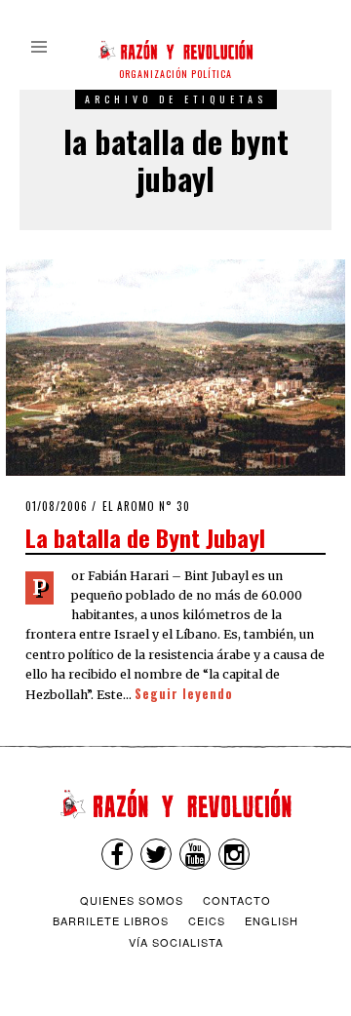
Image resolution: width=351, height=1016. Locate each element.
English (271, 920)
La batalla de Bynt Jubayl (145, 537)
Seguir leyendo (184, 693)
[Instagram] (234, 854)
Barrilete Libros (111, 920)
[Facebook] (117, 854)
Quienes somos (131, 900)
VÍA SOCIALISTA (176, 942)
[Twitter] (156, 854)
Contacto (237, 900)
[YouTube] (195, 854)
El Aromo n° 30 (146, 506)
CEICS (206, 920)
